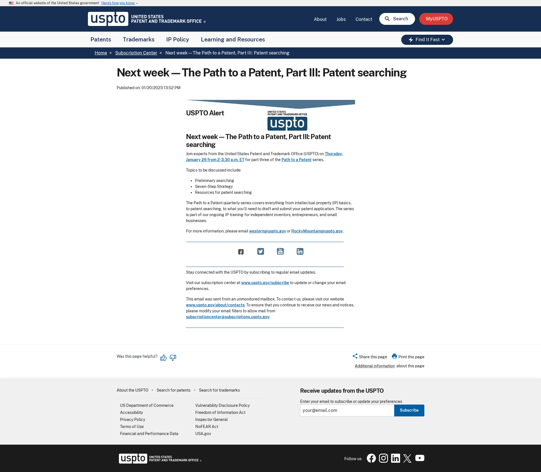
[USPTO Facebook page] (370, 461)
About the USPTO (132, 390)
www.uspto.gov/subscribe (265, 282)
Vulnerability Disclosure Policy (222, 405)
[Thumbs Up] (163, 357)
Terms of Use (132, 426)
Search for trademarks (219, 390)
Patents (100, 39)
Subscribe (409, 410)
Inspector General (211, 419)
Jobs (341, 19)
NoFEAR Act (206, 426)
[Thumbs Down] (172, 357)
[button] (369, 357)
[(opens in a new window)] (260, 251)
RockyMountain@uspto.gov (317, 231)
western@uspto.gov (267, 231)
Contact (364, 19)
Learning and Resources (233, 39)
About (320, 19)
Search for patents (173, 390)
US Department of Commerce (147, 405)
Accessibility (131, 412)
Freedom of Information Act (220, 412)
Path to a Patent (296, 159)
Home (101, 53)
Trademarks (138, 39)
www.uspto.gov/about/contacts (215, 305)
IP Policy (177, 39)
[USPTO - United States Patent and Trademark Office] (159, 462)
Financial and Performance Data (149, 433)
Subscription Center (136, 53)
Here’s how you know (120, 3)
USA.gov (203, 433)
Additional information (375, 366)
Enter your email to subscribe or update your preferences (351, 401)
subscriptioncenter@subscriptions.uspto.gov (227, 317)
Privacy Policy (132, 419)
